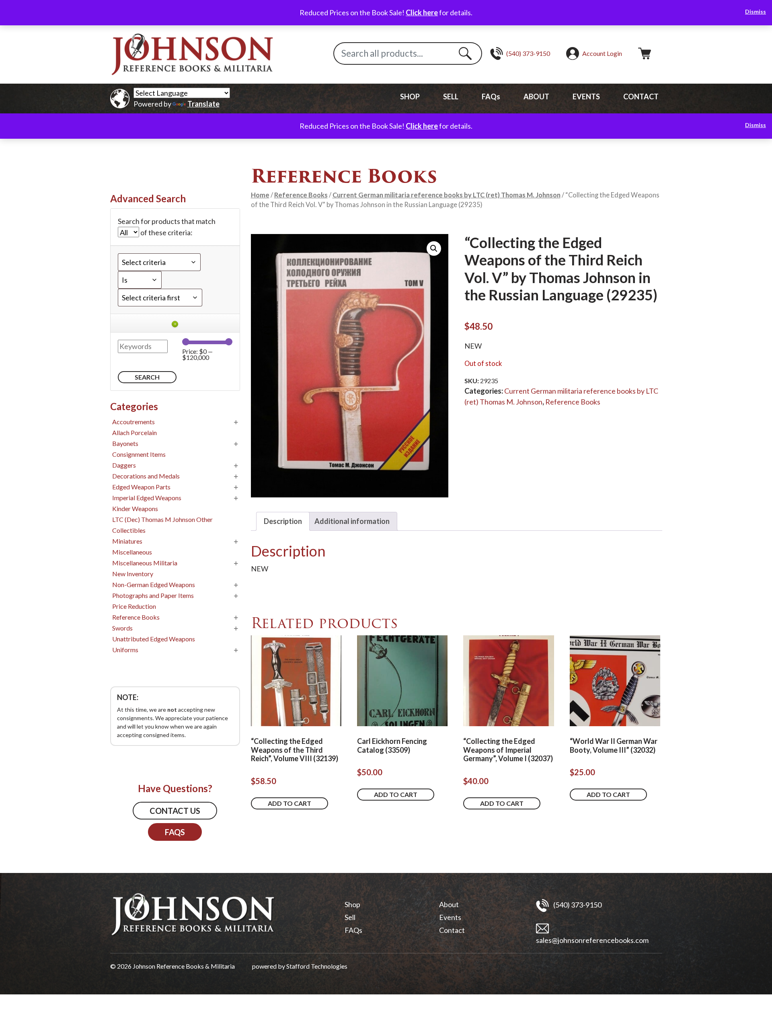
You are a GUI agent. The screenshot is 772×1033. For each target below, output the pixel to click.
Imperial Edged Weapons (146, 497)
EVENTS (586, 96)
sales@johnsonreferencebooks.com (592, 940)
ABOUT (536, 96)
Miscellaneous (132, 552)
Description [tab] (283, 521)
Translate (203, 103)
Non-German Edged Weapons (153, 584)
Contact (452, 930)
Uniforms (125, 649)
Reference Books (301, 195)
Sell (350, 917)
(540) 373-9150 (577, 904)
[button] (434, 248)
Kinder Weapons (135, 508)
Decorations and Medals (146, 476)
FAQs (491, 96)
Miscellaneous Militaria (144, 563)
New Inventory (132, 573)
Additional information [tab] (352, 521)
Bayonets (125, 443)
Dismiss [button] (755, 11)
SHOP (410, 96)
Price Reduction (134, 606)
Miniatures (127, 541)
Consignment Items (139, 454)
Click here (422, 12)
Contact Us (175, 810)
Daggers (124, 465)
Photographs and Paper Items (153, 595)
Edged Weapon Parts (141, 487)
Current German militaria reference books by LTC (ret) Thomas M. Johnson (447, 195)
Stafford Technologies (316, 966)
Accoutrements (133, 421)
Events (450, 917)
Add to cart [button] (289, 803)
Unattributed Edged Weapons (153, 639)
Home (260, 195)
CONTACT (641, 96)
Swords (122, 628)
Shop (352, 904)
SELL (450, 96)
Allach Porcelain (134, 432)
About (449, 904)
